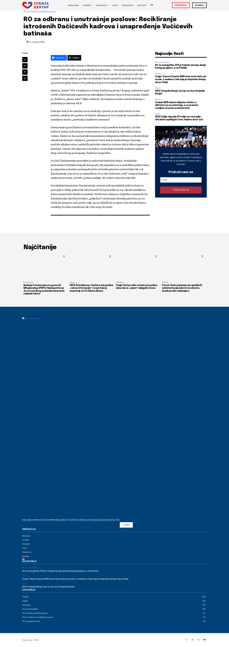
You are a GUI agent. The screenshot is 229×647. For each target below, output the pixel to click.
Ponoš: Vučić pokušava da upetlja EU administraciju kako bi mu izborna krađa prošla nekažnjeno (182, 288)
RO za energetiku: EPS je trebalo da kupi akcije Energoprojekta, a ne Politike (60, 571)
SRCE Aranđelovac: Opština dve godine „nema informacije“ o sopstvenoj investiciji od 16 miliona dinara (91, 288)
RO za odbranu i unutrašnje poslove (39, 12)
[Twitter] (25, 65)
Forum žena (28, 282)
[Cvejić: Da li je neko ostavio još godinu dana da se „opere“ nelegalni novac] (137, 266)
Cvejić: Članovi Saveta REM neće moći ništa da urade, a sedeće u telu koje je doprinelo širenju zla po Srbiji (180, 79)
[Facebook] (25, 59)
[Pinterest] (25, 72)
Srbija (157, 88)
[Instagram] (192, 640)
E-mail (164, 180)
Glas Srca (120, 282)
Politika (158, 74)
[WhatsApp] (25, 78)
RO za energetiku (162, 62)
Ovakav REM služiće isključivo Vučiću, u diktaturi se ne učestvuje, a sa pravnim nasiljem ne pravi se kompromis (176, 105)
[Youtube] (204, 640)
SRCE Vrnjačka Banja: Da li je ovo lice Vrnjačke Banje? (48, 587)
